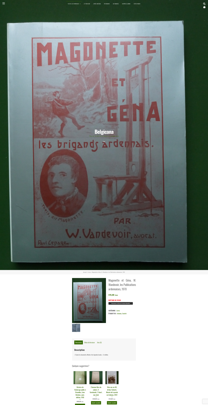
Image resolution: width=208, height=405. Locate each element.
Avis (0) (99, 342)
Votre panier (137, 3)
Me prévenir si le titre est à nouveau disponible (121, 303)
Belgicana (104, 131)
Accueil (85, 272)
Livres (89, 272)
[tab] (78, 342)
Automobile (116, 3)
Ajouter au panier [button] (96, 403)
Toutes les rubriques (73, 3)
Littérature (87, 3)
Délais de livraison (89, 342)
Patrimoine (107, 3)
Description (78, 342)
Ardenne (119, 313)
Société (124, 313)
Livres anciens (97, 3)
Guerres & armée (126, 3)
